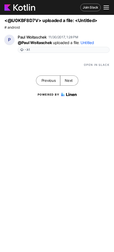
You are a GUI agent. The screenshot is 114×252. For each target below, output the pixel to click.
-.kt (27, 49)
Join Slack (90, 7)
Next (69, 80)
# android (12, 27)
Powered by (48, 94)
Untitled (87, 42)
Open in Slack (97, 64)
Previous (49, 80)
